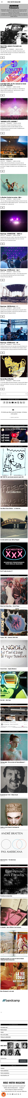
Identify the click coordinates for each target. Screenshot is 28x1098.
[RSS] (18, 1094)
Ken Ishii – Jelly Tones (5, 700)
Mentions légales (4, 1029)
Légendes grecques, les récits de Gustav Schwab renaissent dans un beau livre (12, 959)
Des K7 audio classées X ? (6, 571)
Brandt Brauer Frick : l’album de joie (9, 794)
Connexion (2, 1068)
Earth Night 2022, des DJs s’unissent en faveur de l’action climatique (13, 84)
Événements (11, 49)
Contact (2, 1032)
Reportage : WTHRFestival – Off (9, 343)
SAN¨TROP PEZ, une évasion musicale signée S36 (11, 477)
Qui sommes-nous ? (4, 1027)
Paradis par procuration (6, 896)
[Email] (20, 1094)
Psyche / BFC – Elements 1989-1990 (9, 637)
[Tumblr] (17, 1094)
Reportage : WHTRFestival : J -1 (9, 306)
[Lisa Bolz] (17, 1052)
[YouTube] (13, 1094)
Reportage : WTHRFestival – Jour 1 (10, 270)
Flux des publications (4, 1070)
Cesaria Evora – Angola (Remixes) (8, 668)
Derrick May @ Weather (7, 379)
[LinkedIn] (11, 1094)
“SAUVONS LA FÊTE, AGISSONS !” (9, 121)
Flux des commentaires (5, 1073)
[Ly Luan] (24, 1045)
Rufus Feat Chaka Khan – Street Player (9, 606)
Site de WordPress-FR (5, 1075)
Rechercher (3, 1058)
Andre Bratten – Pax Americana (8, 860)
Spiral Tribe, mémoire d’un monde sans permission (11, 46)
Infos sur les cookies (4, 1034)
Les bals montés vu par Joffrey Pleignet (9, 539)
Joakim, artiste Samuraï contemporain (9, 827)
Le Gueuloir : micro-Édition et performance (10, 927)
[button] (26, 394)
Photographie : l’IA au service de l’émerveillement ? (12, 762)
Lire (2, 57)
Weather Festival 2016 (6, 159)
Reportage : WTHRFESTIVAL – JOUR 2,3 (11, 234)
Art (7, 49)
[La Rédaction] (4, 1045)
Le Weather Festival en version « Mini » (11, 197)
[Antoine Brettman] (17, 1045)
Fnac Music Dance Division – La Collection (10, 508)
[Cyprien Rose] (10, 1045)
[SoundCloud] (15, 1094)
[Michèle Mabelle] (4, 1052)
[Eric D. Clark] (10, 1052)
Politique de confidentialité (6, 1037)
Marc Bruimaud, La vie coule (7, 991)
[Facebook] (7, 1094)
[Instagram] (9, 1094)
